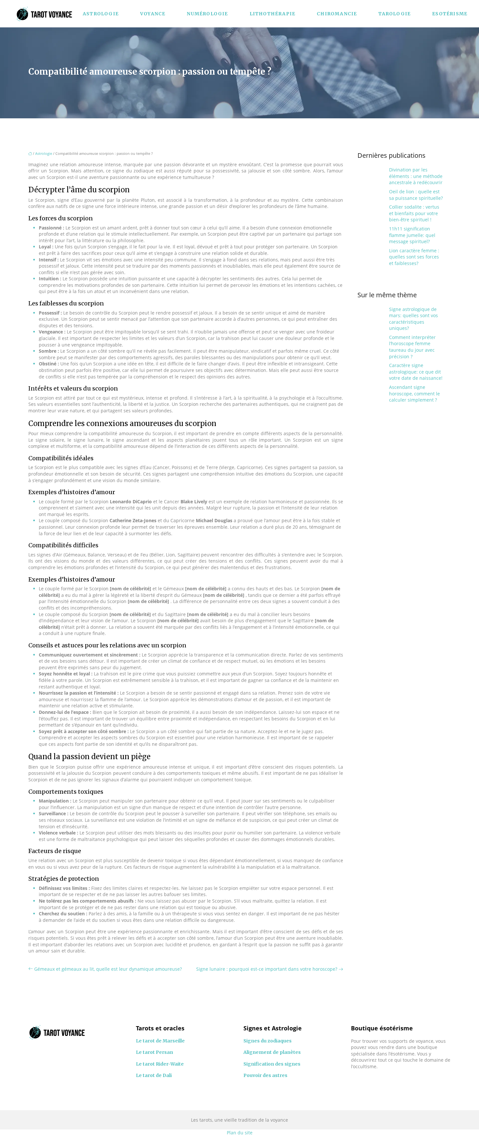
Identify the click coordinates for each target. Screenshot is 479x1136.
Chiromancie (337, 14)
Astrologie (101, 14)
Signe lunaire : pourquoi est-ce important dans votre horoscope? (266, 969)
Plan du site (240, 1132)
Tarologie (394, 14)
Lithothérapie (273, 14)
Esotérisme (449, 14)
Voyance (152, 14)
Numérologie (207, 14)
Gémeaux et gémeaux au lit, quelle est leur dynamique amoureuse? (108, 969)
